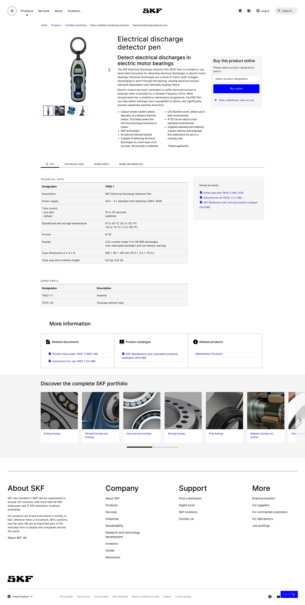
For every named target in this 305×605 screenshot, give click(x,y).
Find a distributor (190, 498)
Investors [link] (74, 11)
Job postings (261, 525)
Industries (112, 519)
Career (110, 550)
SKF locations (188, 512)
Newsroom (112, 557)
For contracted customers (269, 512)
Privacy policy (101, 596)
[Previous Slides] (46, 70)
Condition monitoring (75, 25)
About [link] (58, 11)
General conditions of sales (145, 596)
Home (44, 25)
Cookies (167, 596)
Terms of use (83, 596)
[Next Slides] (109, 70)
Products (56, 25)
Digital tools (187, 505)
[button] (240, 11)
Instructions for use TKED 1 (222, 197)
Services (111, 512)
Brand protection (263, 498)
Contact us (186, 519)
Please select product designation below (233, 69)
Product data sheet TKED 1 (223, 192)
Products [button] (27, 11)
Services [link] (43, 11)
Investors (111, 543)
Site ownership (120, 596)
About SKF (112, 498)
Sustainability (114, 525)
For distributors (262, 519)
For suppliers (260, 505)
